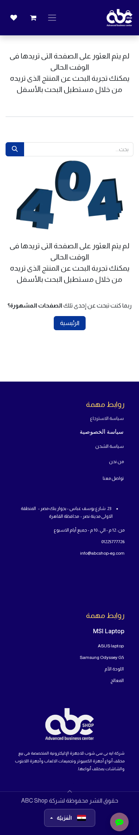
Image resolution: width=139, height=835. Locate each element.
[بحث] (15, 149)
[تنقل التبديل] (52, 18)
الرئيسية (69, 323)
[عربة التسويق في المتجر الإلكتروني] (33, 18)
